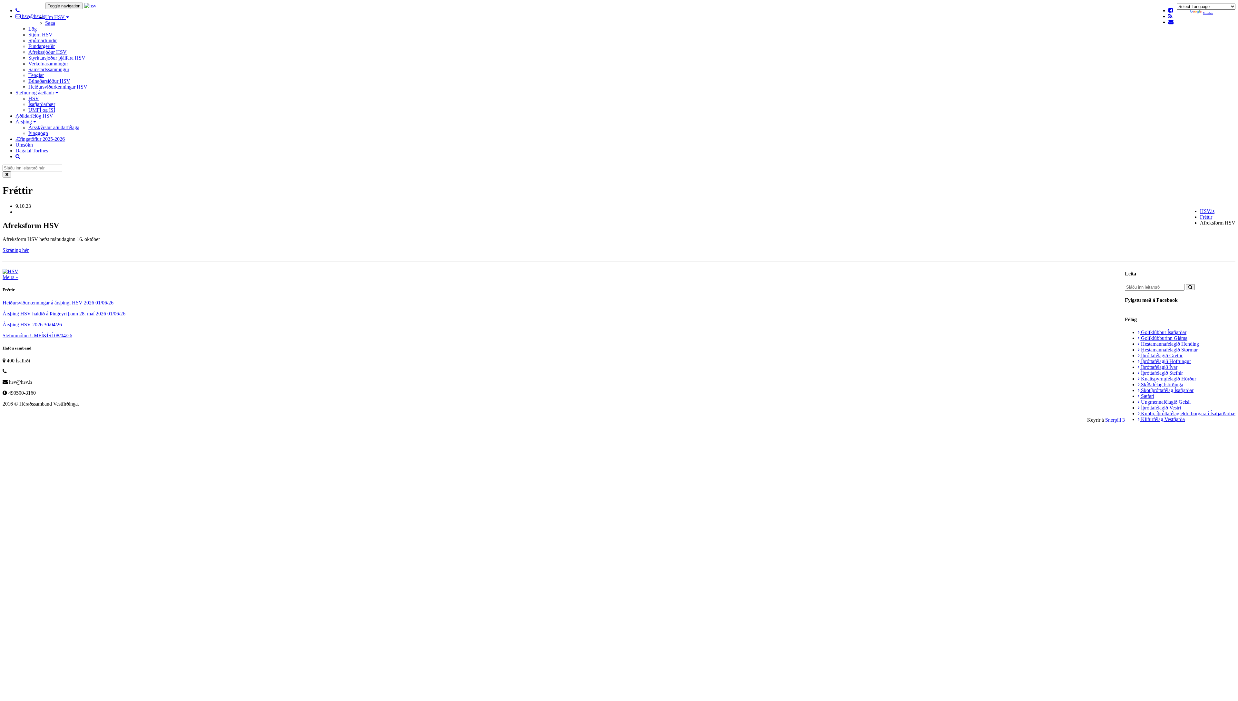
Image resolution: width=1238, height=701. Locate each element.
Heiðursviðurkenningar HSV (57, 87)
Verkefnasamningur (48, 63)
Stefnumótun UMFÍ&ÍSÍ (37, 335)
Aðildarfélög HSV (34, 116)
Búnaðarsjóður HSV (49, 81)
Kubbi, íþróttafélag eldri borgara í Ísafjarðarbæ (1187, 413)
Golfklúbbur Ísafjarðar (1163, 332)
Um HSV (55, 17)
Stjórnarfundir (42, 40)
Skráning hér (16, 250)
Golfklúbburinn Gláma (1163, 338)
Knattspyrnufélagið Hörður (1168, 378)
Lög (32, 29)
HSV (33, 98)
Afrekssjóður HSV (47, 52)
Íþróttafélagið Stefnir (1161, 373)
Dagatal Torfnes (31, 150)
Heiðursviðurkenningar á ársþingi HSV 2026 (58, 302)
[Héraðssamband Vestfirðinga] (90, 5)
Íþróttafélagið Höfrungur (1165, 361)
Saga (50, 23)
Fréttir (1206, 217)
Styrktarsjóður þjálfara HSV (56, 58)
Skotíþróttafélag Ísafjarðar (1167, 390)
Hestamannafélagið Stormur (1169, 349)
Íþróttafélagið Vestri (1160, 407)
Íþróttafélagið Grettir (1161, 355)
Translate (1208, 13)
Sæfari (1147, 396)
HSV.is (1207, 211)
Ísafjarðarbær (41, 104)
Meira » (10, 277)
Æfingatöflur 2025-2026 (40, 139)
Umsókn (24, 145)
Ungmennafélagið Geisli (1165, 402)
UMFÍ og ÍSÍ (41, 110)
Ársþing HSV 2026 (32, 324)
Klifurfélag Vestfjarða (1162, 419)
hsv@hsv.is (33, 16)
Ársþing (24, 121)
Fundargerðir (41, 46)
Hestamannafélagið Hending (1169, 344)
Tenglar (36, 75)
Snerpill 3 (1115, 420)
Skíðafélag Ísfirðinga (1161, 384)
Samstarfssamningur (48, 69)
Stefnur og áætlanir (35, 92)
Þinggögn (38, 133)
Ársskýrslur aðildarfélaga (53, 127)
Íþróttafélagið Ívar (1158, 367)
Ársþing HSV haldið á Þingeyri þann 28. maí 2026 (64, 313)
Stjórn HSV (40, 34)
